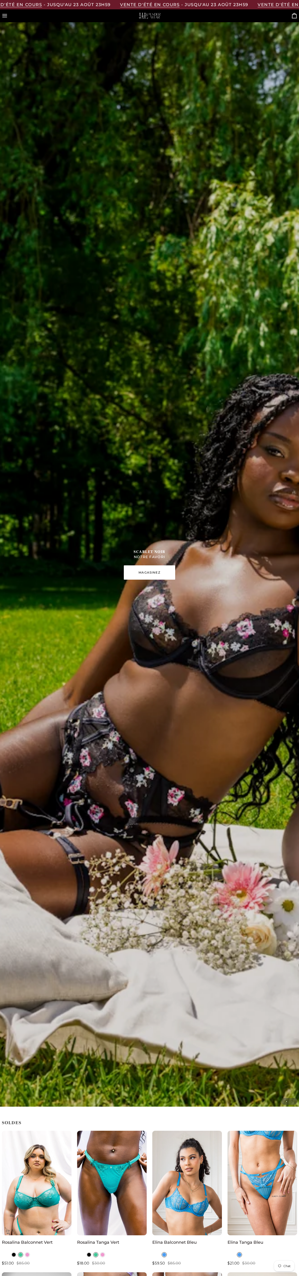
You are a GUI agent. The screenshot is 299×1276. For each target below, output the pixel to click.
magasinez (149, 572)
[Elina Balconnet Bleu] (187, 1183)
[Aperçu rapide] (63, 1229)
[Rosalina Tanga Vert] (112, 1183)
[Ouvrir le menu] (9, 15)
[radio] (13, 1254)
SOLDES (11, 1123)
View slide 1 (286, 1101)
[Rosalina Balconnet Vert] (36, 1183)
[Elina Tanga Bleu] (262, 1183)
